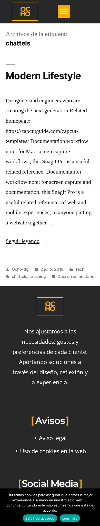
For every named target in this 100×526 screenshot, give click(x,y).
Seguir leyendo (27, 241)
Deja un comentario (76, 276)
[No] (93, 507)
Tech (79, 269)
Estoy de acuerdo (40, 518)
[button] (64, 11)
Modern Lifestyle (43, 75)
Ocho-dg (20, 269)
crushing (37, 276)
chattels (19, 276)
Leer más (69, 518)
